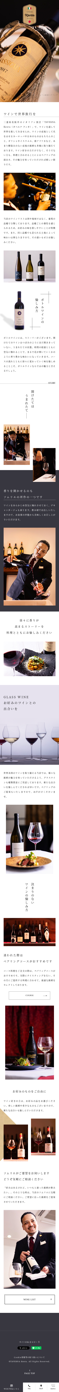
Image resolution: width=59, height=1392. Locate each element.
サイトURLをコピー (28, 1342)
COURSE (29, 995)
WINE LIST (29, 1300)
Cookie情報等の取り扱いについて (29, 1357)
